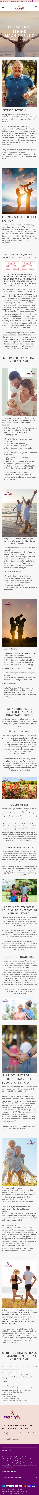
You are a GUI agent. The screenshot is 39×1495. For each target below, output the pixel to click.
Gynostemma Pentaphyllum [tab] (10, 1367)
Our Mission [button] (6, 1450)
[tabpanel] (19, 1386)
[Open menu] (5, 6)
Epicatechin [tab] (26, 1367)
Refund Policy (19, 1493)
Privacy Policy (7, 1493)
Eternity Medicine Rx (11, 1489)
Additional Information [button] (11, 1477)
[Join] (35, 1438)
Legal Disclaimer (8, 1491)
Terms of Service (22, 1491)
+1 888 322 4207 (11, 1471)
